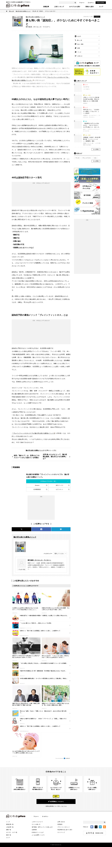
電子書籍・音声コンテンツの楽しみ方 (42, 827)
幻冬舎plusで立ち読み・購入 (48, 481)
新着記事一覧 (9, 824)
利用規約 (59, 824)
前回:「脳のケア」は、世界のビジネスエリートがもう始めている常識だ (27, 456)
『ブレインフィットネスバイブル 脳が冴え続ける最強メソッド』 (33, 433)
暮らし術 (11, 11)
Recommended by (60, 758)
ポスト (98, 16)
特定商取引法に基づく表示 (64, 829)
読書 (78, 48)
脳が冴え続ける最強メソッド (23, 11)
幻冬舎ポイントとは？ (38, 832)
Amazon (37, 485)
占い (96, 158)
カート (82, 2)
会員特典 (34, 829)
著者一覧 (8, 835)
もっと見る (96, 149)
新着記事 (46, 6)
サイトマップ (61, 832)
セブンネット (59, 489)
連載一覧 (8, 829)
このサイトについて (37, 821)
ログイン (91, 2)
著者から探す (89, 6)
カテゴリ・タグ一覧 (11, 832)
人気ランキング (59, 6)
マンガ (79, 52)
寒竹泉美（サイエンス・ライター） (39, 560)
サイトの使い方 (36, 824)
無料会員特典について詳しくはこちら (56, 806)
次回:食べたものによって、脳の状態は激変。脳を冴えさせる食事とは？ (55, 456)
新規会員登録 (100, 2)
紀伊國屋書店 (37, 489)
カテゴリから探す (74, 6)
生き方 (79, 36)
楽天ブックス (59, 485)
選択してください (59, 553)
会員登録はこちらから (57, 801)
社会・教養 (80, 44)
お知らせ (79, 56)
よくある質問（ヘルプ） (38, 835)
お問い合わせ (61, 821)
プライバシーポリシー (63, 827)
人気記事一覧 (9, 827)
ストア (101, 6)
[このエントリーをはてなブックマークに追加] (100, 827)
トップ (8, 821)
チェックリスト (87, 158)
